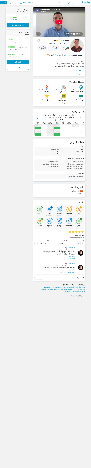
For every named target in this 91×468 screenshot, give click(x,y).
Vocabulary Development (53, 287)
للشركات (59, 3)
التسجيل (3, 3)
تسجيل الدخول (13, 3)
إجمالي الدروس (79, 99)
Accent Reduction (67, 287)
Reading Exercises (47, 289)
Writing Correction (79, 287)
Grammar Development (61, 289)
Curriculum (67, 291)
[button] (31, 2)
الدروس (41, 47)
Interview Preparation (78, 291)
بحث (83, 240)
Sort (48, 240)
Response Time (78, 90)
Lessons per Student (59, 99)
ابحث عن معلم (69, 3)
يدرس (64, 47)
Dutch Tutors (80, 296)
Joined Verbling (61, 90)
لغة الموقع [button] (23, 3)
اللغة (65, 240)
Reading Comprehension (77, 289)
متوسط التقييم (45, 99)
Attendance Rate (43, 90)
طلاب (53, 47)
